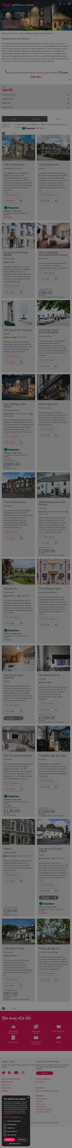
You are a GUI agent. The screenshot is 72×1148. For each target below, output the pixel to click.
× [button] (28, 1097)
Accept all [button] (9, 1139)
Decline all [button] (22, 1139)
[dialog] (36, 574)
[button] (16, 1117)
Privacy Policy (7, 1115)
